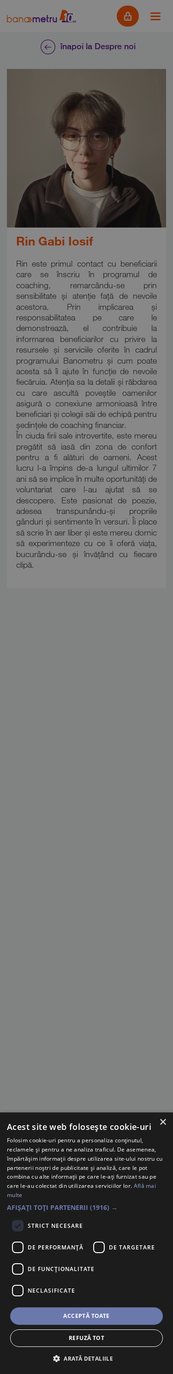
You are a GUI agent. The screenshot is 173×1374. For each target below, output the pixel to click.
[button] (86, 1207)
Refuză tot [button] (86, 1338)
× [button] (162, 1122)
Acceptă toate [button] (86, 1316)
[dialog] (86, 1243)
